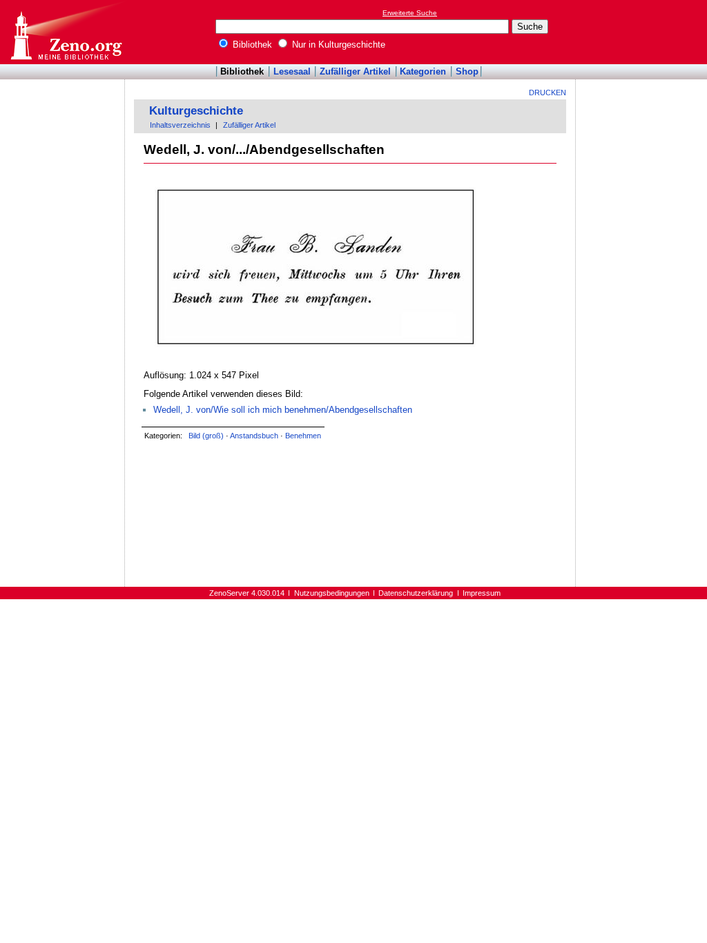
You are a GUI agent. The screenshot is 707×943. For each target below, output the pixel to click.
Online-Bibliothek (65, 32)
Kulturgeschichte (196, 110)
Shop (467, 71)
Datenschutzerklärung (415, 593)
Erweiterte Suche (409, 13)
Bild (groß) (206, 435)
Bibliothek (251, 44)
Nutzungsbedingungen (331, 593)
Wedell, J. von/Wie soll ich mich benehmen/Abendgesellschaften (282, 410)
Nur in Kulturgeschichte (337, 44)
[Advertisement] (643, 32)
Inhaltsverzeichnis (180, 125)
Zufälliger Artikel (355, 71)
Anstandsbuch (254, 435)
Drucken (547, 92)
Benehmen (303, 435)
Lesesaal (292, 71)
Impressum (482, 593)
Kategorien (423, 71)
